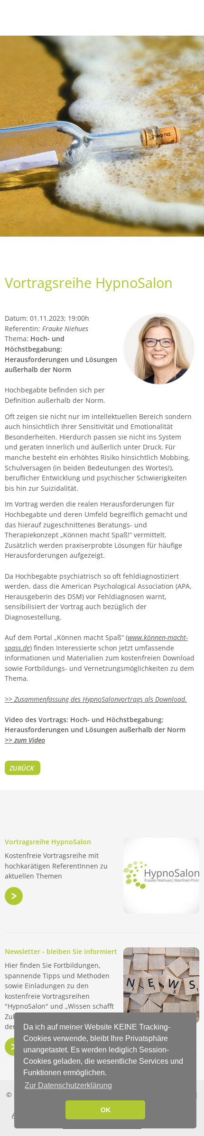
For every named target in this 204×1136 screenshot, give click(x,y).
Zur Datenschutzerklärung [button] (68, 1085)
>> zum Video (25, 740)
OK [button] (106, 1110)
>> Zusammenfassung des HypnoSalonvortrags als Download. (96, 699)
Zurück (21, 768)
